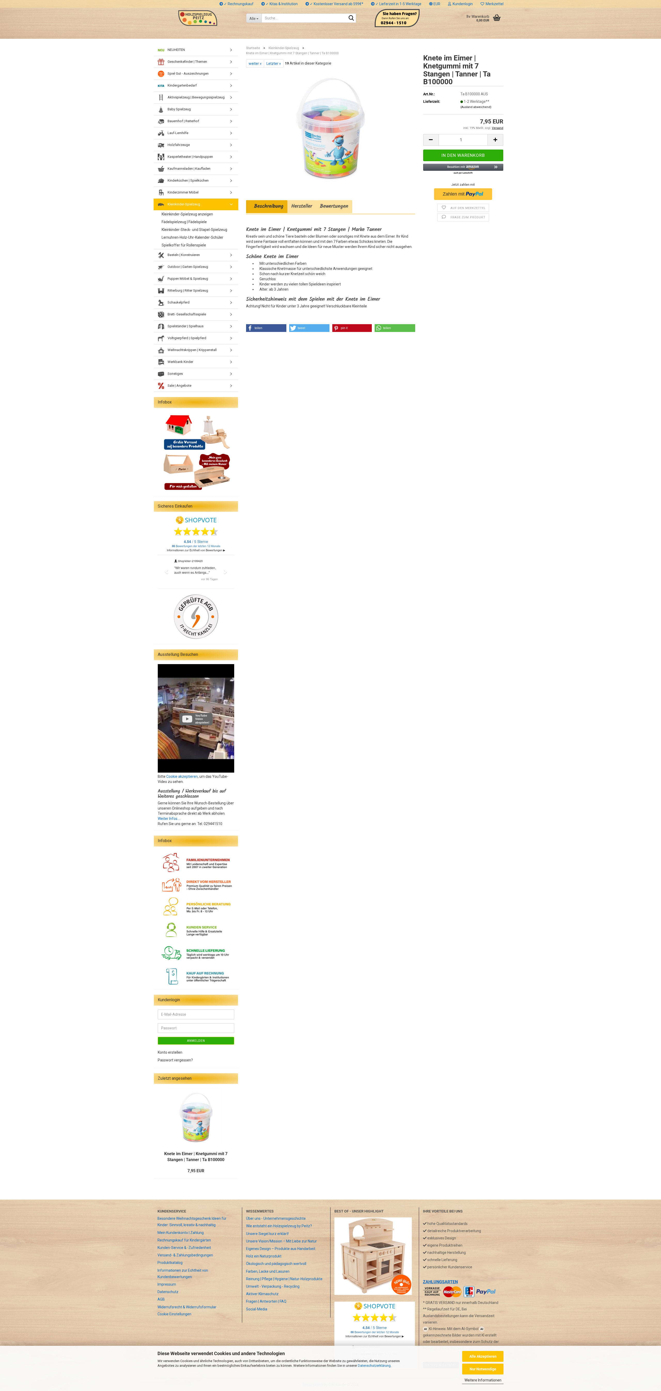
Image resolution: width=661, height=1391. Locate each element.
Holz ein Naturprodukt (263, 1256)
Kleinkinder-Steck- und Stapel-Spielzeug (194, 230)
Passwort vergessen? (175, 1060)
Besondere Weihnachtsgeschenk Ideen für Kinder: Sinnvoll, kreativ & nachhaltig (192, 1221)
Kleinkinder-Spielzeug (183, 204)
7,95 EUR (195, 1170)
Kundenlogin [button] (462, 4)
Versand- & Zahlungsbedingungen (185, 1255)
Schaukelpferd (178, 302)
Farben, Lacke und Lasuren (267, 1271)
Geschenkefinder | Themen (187, 62)
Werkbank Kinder (180, 362)
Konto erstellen (170, 1052)
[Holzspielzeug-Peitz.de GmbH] (198, 18)
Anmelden (196, 1041)
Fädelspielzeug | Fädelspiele (184, 222)
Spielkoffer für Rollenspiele (184, 245)
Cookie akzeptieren (182, 776)
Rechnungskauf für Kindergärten (184, 1240)
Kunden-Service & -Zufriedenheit (184, 1248)
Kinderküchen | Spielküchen (188, 180)
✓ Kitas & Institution (281, 4)
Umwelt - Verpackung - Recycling (273, 1286)
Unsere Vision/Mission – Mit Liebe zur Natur (281, 1241)
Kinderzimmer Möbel (183, 192)
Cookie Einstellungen (174, 1314)
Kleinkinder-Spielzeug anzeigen (187, 214)
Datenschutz (168, 1292)
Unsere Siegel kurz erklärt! (267, 1234)
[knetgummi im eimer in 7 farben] (330, 125)
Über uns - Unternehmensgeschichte (276, 1218)
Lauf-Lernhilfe (177, 133)
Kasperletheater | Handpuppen (190, 157)
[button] (434, 4)
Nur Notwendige (483, 1369)
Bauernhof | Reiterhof (183, 121)
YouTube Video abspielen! (202, 719)
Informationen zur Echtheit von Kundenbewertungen (183, 1273)
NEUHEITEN (176, 50)
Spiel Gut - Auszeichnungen (188, 73)
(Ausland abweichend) (475, 107)
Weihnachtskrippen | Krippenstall (192, 350)
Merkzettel (493, 4)
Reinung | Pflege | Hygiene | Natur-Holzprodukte (284, 1279)
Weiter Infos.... (169, 819)
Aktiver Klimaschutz (262, 1294)
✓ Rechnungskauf (238, 4)
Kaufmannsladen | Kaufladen (188, 168)
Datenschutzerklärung (374, 1365)
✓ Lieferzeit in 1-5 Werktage (398, 4)
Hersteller (301, 206)
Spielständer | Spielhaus (185, 326)
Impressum (167, 1284)
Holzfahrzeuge (178, 145)
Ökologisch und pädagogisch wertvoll (276, 1264)
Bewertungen (334, 206)
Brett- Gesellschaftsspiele (186, 314)
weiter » (255, 63)
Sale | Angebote (179, 385)
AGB (161, 1299)
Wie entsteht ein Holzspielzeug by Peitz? (279, 1226)
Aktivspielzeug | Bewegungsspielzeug (196, 97)
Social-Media (256, 1309)
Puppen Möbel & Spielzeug (187, 279)
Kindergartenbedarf (182, 85)
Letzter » (273, 63)
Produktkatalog (170, 1263)
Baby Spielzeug (179, 109)
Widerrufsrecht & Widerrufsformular (187, 1307)
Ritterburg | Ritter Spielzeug (187, 290)
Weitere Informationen (483, 1380)
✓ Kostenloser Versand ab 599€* (336, 4)
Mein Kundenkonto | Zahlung (181, 1233)
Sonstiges (175, 374)
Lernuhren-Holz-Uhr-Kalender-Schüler (192, 237)
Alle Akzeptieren (483, 1356)
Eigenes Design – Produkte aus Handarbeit (280, 1249)
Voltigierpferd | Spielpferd (186, 338)
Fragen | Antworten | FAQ (266, 1301)
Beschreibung (267, 206)
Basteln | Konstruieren (183, 255)
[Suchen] (351, 18)
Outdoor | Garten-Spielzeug (187, 267)
